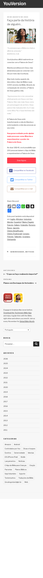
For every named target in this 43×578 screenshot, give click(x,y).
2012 (5, 425)
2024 (5, 368)
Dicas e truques (29, 449)
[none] (16, 330)
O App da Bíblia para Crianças (15, 465)
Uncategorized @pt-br (13, 482)
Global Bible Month (27, 321)
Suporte (22, 474)
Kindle (23, 457)
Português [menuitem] (9, 330)
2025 (5, 363)
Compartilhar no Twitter (23, 180)
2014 (5, 416)
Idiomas (31, 453)
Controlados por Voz (12, 449)
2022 (5, 378)
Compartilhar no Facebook (23, 170)
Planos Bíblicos (21, 470)
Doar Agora (21, 160)
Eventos (8, 453)
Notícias (29, 252)
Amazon (8, 444)
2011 (5, 430)
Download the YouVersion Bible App (17, 313)
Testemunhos (10, 478)
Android (17, 444)
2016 (5, 406)
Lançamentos (10, 461)
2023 (5, 373)
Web (26, 482)
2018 (5, 397)
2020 (5, 387)
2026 (5, 359)
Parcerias (8, 470)
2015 (5, 411)
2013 (5, 420)
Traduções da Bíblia (25, 478)
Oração (32, 465)
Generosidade (17, 252)
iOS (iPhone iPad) (11, 457)
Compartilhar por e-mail (23, 189)
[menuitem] (12, 219)
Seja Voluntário (10, 474)
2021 (5, 382)
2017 (5, 402)
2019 (5, 392)
